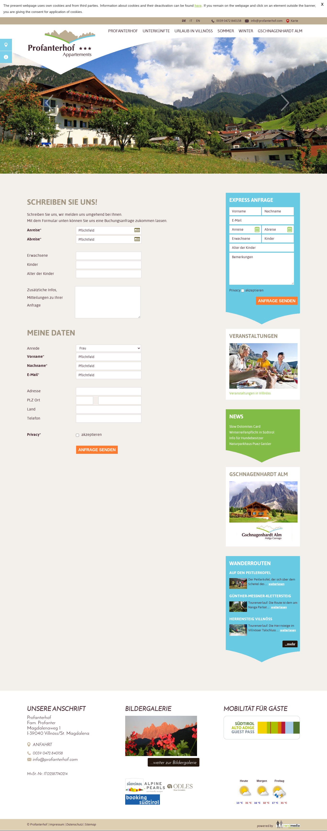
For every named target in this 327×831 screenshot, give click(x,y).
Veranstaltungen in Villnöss (250, 393)
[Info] (6, 57)
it (191, 21)
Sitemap (90, 824)
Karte (294, 21)
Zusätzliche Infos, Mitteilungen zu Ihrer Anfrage (45, 297)
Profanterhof (123, 30)
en (198, 21)
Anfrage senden (97, 450)
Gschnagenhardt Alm (280, 30)
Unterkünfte (156, 30)
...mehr (290, 644)
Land (31, 409)
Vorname (35, 356)
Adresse (34, 391)
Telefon (33, 418)
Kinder (32, 264)
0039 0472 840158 (228, 21)
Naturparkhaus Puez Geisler (250, 444)
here (198, 5)
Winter (246, 30)
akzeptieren (91, 434)
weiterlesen (276, 584)
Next (285, 102)
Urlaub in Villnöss (194, 30)
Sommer (226, 30)
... (136, 229)
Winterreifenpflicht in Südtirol (251, 432)
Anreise (33, 230)
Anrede (33, 348)
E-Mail (32, 374)
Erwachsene (37, 255)
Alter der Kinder (40, 273)
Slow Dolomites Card (244, 426)
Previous (49, 102)
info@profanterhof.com (266, 21)
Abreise (33, 239)
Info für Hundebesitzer (246, 438)
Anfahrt (42, 744)
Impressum (56, 824)
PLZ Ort (33, 400)
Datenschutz (74, 824)
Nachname (36, 365)
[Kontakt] (6, 45)
